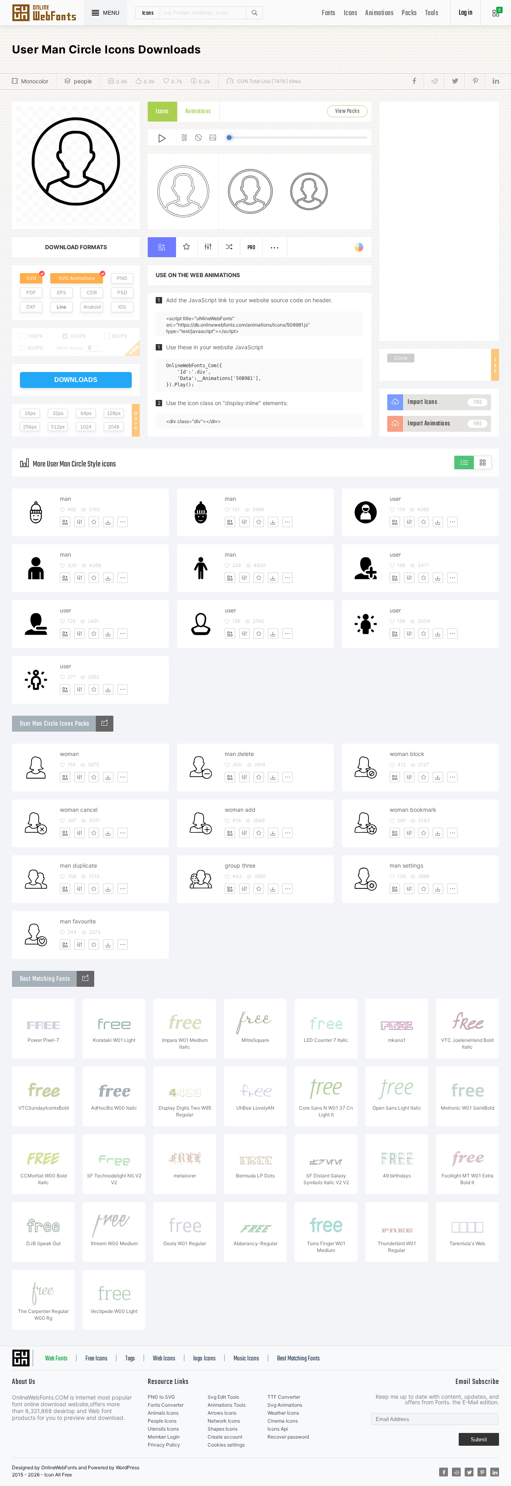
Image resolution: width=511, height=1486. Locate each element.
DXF (31, 307)
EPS (61, 292)
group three (240, 865)
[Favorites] (94, 522)
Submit (479, 1440)
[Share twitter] (454, 81)
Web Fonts (56, 1359)
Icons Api (277, 1429)
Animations (379, 13)
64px (86, 413)
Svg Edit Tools (223, 1397)
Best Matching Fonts (298, 1359)
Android (92, 307)
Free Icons (96, 1359)
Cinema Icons (282, 1421)
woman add (240, 809)
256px (30, 427)
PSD (122, 292)
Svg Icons (48, 13)
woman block (407, 753)
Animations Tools (227, 1405)
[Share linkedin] (492, 81)
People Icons (162, 1421)
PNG (122, 278)
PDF (31, 292)
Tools (432, 13)
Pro (252, 247)
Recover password (288, 1437)
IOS (122, 307)
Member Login (164, 1437)
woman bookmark (413, 809)
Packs (409, 13)
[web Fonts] (85, 979)
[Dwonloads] (108, 522)
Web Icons (164, 1359)
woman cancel (78, 809)
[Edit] (79, 522)
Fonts (329, 13)
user (395, 498)
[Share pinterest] (474, 81)
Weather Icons (283, 1413)
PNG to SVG (161, 1397)
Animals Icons (163, 1413)
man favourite (78, 921)
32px (58, 413)
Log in (465, 13)
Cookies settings (226, 1445)
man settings (406, 865)
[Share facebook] (417, 81)
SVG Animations (77, 278)
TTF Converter (283, 1397)
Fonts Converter (166, 1405)
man (65, 498)
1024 (85, 427)
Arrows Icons (222, 1413)
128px (114, 413)
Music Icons (246, 1359)
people (83, 81)
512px (58, 427)
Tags (130, 1359)
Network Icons (224, 1421)
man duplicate (78, 865)
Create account (225, 1437)
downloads (75, 379)
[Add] (65, 522)
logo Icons (204, 1359)
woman (69, 753)
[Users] (104, 724)
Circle (401, 358)
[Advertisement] (439, 221)
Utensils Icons (163, 1429)
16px (30, 413)
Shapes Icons (223, 1429)
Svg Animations (284, 1405)
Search (254, 13)
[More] (122, 522)
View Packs (347, 111)
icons (148, 13)
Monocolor (34, 81)
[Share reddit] (434, 81)
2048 (113, 427)
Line (61, 307)
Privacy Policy (164, 1445)
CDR (92, 292)
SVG (31, 278)
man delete (239, 753)
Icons (351, 13)
